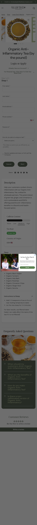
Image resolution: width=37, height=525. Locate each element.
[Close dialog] (35, 255)
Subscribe (27, 267)
